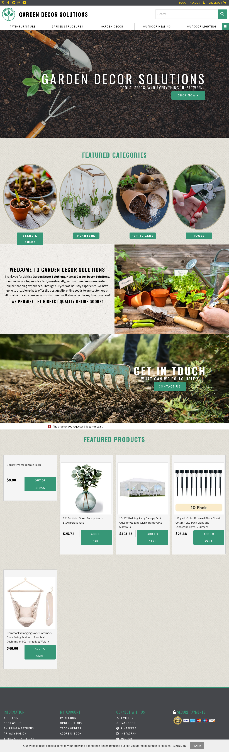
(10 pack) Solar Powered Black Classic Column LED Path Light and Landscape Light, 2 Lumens (198, 522)
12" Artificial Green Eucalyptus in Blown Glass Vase (83, 520)
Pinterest (128, 728)
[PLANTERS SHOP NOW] (86, 197)
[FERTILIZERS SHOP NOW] (142, 197)
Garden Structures (67, 26)
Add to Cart (96, 537)
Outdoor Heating (157, 26)
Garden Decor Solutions (53, 14)
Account (196, 2)
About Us (11, 718)
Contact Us (170, 386)
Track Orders (70, 728)
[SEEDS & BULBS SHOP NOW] (30, 197)
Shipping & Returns (19, 728)
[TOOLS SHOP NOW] (199, 197)
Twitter (126, 718)
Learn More (180, 746)
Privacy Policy (15, 733)
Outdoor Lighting (201, 26)
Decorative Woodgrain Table (24, 464)
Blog (182, 2)
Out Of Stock (40, 484)
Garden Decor (112, 26)
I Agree (197, 746)
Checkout (216, 2)
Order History (71, 723)
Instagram (128, 733)
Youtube (127, 738)
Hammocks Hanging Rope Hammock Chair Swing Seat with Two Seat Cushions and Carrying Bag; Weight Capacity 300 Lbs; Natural (29, 637)
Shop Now (187, 95)
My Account (69, 718)
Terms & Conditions (19, 738)
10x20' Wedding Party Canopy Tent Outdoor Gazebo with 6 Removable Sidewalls (140, 522)
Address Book (71, 733)
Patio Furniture (23, 26)
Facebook (128, 723)
